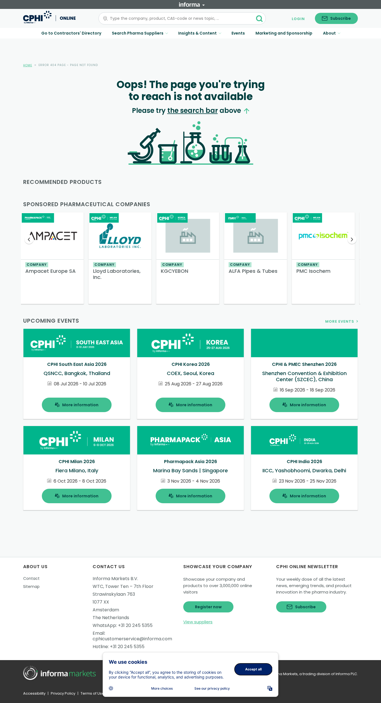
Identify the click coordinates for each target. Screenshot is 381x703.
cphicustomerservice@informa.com (132, 639)
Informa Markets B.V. (115, 578)
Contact (31, 578)
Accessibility (34, 693)
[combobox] (179, 18)
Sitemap (31, 586)
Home (27, 65)
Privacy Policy (63, 693)
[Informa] (192, 4)
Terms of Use (92, 693)
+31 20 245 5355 (135, 625)
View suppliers (198, 622)
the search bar (192, 110)
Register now (208, 607)
